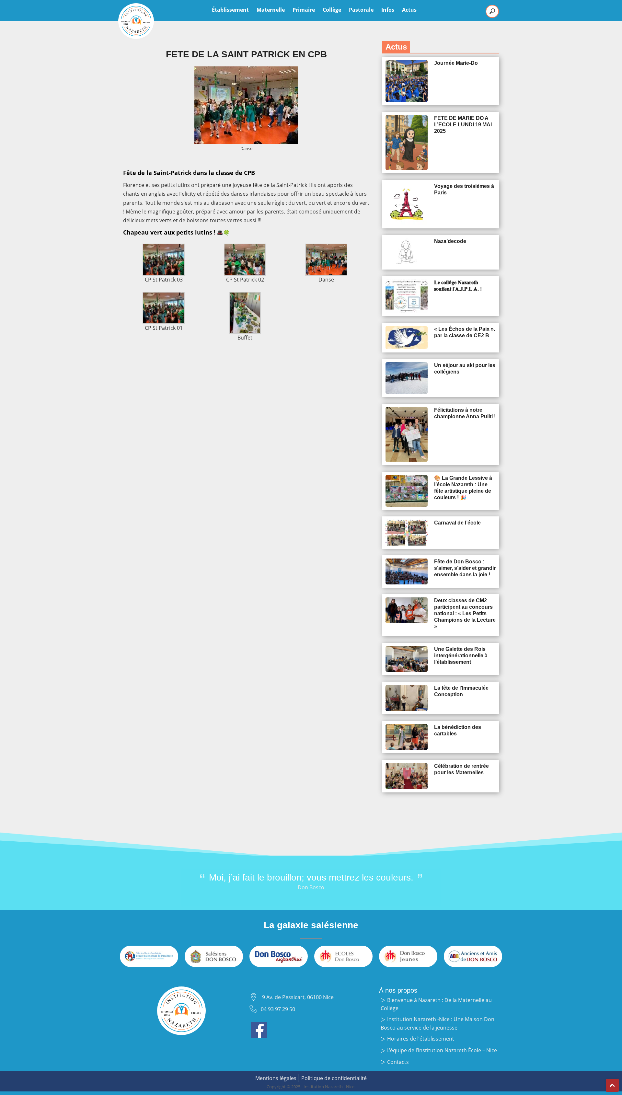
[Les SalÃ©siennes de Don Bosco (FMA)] (149, 956)
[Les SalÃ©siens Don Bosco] (214, 956)
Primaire (304, 9)
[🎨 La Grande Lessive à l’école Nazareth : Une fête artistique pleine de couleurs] (407, 491)
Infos (387, 9)
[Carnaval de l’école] (407, 533)
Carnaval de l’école (457, 522)
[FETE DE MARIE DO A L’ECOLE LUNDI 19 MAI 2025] (407, 142)
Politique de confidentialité (334, 1078)
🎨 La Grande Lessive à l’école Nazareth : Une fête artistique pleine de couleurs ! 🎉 (463, 487)
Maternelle (271, 9)
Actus (409, 9)
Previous (171, 887)
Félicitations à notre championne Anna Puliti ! (465, 413)
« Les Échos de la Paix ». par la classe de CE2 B (464, 332)
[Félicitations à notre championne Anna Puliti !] (407, 434)
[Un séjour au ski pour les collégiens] (407, 378)
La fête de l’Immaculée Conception (461, 691)
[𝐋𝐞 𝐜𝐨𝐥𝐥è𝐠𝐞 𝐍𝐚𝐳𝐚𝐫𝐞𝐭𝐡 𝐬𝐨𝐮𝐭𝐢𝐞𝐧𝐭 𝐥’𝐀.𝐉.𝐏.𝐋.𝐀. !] (407, 296)
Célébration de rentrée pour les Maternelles (461, 769)
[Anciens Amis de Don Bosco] (473, 956)
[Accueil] (136, 21)
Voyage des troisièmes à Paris (464, 189)
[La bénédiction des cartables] (407, 737)
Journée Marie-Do (456, 63)
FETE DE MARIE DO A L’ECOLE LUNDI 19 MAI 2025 (463, 124)
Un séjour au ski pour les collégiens (464, 369)
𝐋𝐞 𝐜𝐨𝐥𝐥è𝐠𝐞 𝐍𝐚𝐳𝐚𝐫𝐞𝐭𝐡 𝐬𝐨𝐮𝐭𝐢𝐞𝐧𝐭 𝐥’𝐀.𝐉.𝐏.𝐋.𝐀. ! (458, 286)
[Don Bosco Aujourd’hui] (278, 956)
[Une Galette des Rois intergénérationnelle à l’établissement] (407, 659)
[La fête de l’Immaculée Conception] (407, 698)
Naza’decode (450, 241)
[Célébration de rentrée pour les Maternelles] (407, 776)
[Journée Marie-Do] (407, 81)
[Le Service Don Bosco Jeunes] (408, 956)
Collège (332, 9)
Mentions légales (275, 1078)
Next (450, 887)
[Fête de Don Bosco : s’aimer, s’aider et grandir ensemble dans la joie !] (407, 571)
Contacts (398, 1062)
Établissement (230, 9)
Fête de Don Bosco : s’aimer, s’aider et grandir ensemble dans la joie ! (465, 568)
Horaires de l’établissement (420, 1038)
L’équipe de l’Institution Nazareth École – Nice (442, 1050)
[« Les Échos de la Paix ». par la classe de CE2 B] (407, 338)
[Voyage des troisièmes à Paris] (407, 204)
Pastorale (361, 9)
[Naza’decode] (407, 252)
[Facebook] (259, 1025)
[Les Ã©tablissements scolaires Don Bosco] (343, 956)
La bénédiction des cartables (457, 730)
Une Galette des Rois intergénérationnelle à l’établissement (461, 655)
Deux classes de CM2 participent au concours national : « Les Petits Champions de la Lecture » (465, 613)
